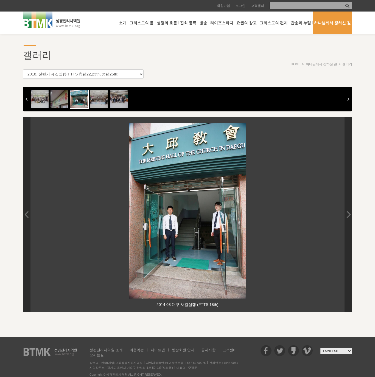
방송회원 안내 (183, 350)
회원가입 (223, 6)
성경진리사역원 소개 (106, 350)
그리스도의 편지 (274, 23)
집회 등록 (188, 23)
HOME (296, 64)
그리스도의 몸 (142, 23)
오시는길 (96, 355)
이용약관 (137, 350)
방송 (203, 23)
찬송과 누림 (301, 23)
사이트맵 (158, 350)
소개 (123, 23)
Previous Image (26, 214)
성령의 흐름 (167, 23)
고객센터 (257, 6)
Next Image (348, 214)
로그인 (240, 6)
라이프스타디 (221, 23)
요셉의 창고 (246, 23)
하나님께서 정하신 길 (332, 23)
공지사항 (208, 350)
